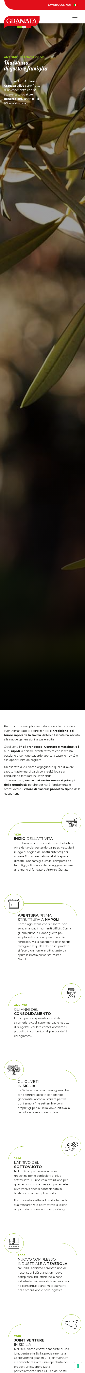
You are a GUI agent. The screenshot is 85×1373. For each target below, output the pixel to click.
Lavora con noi (59, 4)
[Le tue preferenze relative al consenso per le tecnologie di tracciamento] (78, 1366)
